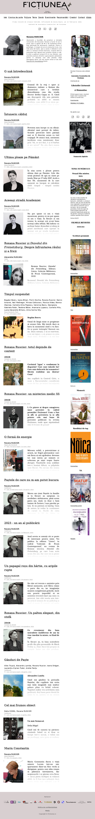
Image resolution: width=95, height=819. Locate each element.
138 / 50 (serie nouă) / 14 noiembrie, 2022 (20, 626)
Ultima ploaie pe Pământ (21, 157)
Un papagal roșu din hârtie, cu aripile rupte (30, 567)
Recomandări (62, 17)
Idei (5, 17)
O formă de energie (18, 436)
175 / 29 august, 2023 (13, 313)
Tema (34, 17)
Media (47, 810)
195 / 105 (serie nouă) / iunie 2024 (17, 210)
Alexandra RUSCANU (13, 257)
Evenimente (50, 17)
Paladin (73, 538)
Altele (88, 17)
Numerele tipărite (80, 156)
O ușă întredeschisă (18, 71)
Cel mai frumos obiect (19, 705)
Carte (6, 259)
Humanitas (82, 90)
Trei (72, 310)
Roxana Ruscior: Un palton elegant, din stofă (32, 614)
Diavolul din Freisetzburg (35, 61)
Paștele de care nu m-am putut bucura (31, 479)
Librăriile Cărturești (80, 85)
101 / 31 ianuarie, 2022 (13, 758)
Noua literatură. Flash (11, 312)
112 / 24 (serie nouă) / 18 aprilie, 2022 (18, 672)
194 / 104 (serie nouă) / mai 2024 (17, 260)
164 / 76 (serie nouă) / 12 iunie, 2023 (18, 446)
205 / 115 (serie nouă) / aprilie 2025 (18, 124)
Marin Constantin (16, 748)
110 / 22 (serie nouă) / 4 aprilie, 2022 (18, 715)
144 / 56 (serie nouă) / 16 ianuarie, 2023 (19, 579)
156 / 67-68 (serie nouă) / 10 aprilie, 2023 (19, 489)
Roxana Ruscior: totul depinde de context (27, 349)
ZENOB (7, 357)
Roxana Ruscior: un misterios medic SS (32, 393)
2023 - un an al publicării (22, 522)
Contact (81, 17)
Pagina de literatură (10, 445)
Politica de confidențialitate (47, 807)
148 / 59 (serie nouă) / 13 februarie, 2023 (19, 532)
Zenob (41, 17)
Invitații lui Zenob (10, 359)
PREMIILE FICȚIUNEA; (77, 103)
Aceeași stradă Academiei (22, 200)
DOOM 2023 (80, 226)
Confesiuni (7, 488)
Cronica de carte (15, 17)
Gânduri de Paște (16, 659)
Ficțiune (27, 17)
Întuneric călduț (15, 114)
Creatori (73, 17)
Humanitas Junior (76, 506)
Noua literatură (9, 79)
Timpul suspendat (17, 294)
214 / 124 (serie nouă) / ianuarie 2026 (18, 81)
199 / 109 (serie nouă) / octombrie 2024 (19, 167)
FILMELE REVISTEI (80, 222)
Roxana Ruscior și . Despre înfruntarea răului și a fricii (32, 247)
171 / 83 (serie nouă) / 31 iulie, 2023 (18, 403)
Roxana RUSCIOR (11, 77)
